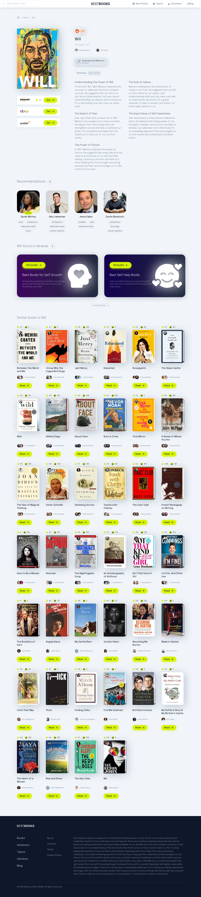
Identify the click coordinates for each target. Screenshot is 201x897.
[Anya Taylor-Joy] (21, 514)
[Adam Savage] (137, 514)
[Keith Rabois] (79, 514)
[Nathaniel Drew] (48, 377)
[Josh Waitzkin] (163, 514)
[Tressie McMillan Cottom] (50, 675)
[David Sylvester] (21, 607)
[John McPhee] (165, 401)
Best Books (142, 4)
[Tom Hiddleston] (19, 719)
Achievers (176, 4)
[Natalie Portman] (134, 651)
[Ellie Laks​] (78, 607)
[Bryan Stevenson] (78, 333)
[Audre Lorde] (50, 470)
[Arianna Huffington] (77, 719)
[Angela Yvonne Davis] (50, 607)
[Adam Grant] (105, 788)
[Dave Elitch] (19, 651)
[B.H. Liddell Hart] (50, 538)
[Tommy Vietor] (79, 582)
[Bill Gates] (105, 377)
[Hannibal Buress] (166, 582)
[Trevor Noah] (107, 401)
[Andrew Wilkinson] (137, 377)
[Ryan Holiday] (48, 582)
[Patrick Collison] (77, 514)
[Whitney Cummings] (165, 538)
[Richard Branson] (108, 514)
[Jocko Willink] (79, 446)
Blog (191, 4)
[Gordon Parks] (107, 607)
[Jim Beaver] (21, 675)
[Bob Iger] (19, 377)
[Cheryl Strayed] (21, 401)
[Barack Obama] (108, 377)
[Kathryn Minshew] (79, 377)
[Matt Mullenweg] (166, 514)
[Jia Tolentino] (136, 401)
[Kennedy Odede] (107, 675)
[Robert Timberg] (78, 538)
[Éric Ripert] (163, 719)
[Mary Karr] (136, 470)
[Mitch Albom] (78, 675)
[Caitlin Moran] (21, 538)
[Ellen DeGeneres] (77, 651)
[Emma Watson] (21, 446)
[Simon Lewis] (50, 743)
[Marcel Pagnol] (165, 675)
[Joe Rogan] (163, 582)
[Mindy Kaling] (134, 377)
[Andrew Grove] (78, 470)
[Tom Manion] (136, 675)
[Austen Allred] (105, 514)
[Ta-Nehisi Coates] (21, 333)
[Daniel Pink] (166, 446)
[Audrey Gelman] (48, 514)
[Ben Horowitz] (163, 651)
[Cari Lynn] (136, 607)
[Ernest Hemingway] (165, 470)
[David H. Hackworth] (78, 401)
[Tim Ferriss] (19, 446)
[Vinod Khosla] (108, 582)
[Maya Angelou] (50, 333)
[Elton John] (107, 743)
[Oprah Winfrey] (19, 788)
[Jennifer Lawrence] (166, 377)
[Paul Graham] (163, 446)
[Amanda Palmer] (21, 582)
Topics (159, 4)
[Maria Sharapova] (163, 377)
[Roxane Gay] (48, 719)
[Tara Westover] (107, 333)
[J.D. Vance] (50, 401)
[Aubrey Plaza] (77, 788)
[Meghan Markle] (137, 582)
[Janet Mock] (48, 651)
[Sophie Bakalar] (134, 446)
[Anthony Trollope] (107, 538)
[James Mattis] (50, 582)
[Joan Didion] (21, 470)
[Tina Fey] (136, 333)
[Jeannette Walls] (165, 333)
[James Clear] (77, 377)
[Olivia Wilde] (105, 719)
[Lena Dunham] (134, 514)
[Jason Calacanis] (50, 446)
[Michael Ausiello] (78, 743)
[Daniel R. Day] (165, 607)
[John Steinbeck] (107, 470)
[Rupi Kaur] (21, 377)
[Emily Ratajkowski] (137, 446)
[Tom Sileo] (136, 679)
